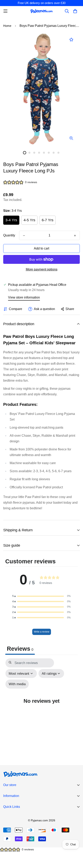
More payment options (41, 269)
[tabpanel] (41, 702)
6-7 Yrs (47, 220)
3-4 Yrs (11, 220)
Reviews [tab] (20, 648)
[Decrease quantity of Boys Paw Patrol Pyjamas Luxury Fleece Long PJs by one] (24, 235)
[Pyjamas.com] (41, 11)
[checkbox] (17, 684)
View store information (24, 297)
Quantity (9, 235)
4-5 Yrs (29, 220)
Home (7, 25)
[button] (41, 596)
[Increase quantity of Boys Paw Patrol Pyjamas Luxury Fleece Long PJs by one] (75, 235)
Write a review (41, 631)
